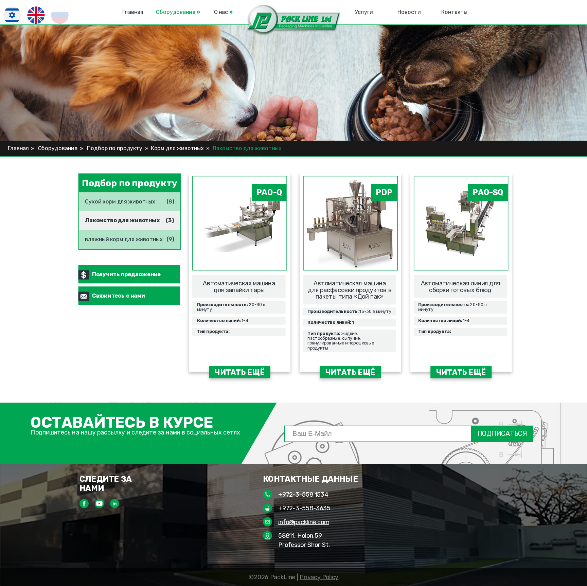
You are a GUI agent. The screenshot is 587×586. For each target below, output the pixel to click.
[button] (293, 20)
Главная (132, 12)
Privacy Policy (319, 577)
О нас (223, 12)
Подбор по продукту (115, 148)
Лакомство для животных (122, 218)
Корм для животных (177, 148)
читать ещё (240, 372)
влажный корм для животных (124, 237)
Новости (409, 12)
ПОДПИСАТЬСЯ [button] (502, 434)
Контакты (454, 12)
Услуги (364, 12)
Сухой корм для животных (120, 199)
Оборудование (178, 12)
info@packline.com (303, 522)
